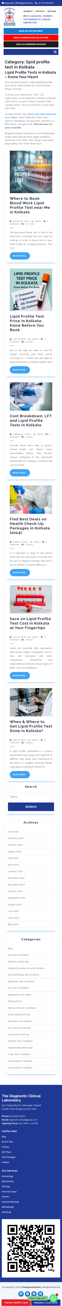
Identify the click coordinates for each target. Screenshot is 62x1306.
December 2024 (16, 878)
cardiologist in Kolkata (20, 1061)
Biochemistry (8, 1181)
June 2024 (13, 918)
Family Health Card (16, 1302)
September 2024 (16, 898)
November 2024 (16, 884)
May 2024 (13, 924)
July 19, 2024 (19, 637)
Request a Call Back (45, 1302)
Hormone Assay (9, 1192)
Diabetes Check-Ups (18, 961)
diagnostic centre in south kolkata (26, 968)
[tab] (55, 52)
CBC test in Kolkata (18, 955)
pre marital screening (19, 1028)
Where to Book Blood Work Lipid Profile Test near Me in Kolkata (30, 205)
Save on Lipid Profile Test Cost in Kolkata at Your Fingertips (30, 623)
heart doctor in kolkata (20, 1068)
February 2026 (16, 838)
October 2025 (15, 845)
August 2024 (15, 904)
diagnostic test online (19, 994)
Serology (6, 1186)
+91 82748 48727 (46, 3)
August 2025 (15, 851)
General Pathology (10, 1202)
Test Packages (8, 1157)
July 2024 (13, 911)
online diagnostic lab (19, 1014)
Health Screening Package (31, 44)
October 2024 (15, 891)
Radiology (6, 1212)
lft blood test (15, 1001)
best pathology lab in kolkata (23, 974)
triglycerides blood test (20, 1047)
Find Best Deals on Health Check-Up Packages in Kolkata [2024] (30, 526)
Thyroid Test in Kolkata (20, 1041)
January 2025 (15, 871)
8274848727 (28, 11)
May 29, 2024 (19, 740)
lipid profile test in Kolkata (22, 1008)
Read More (21, 257)
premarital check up (18, 1034)
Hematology (7, 1176)
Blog (10, 948)
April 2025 (13, 865)
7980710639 (51, 11)
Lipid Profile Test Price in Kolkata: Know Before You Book (27, 323)
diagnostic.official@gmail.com (19, 3)
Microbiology (8, 1207)
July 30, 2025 (19, 339)
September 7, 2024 (22, 434)
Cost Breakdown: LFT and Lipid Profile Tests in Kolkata (31, 420)
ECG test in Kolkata (18, 988)
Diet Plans (6, 1152)
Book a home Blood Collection (31, 37)
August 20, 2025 (21, 221)
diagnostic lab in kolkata (21, 981)
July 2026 (13, 831)
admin (38, 221)
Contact (5, 1147)
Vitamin (5, 1197)
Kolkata (5, 1162)
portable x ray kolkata (19, 1021)
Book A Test (7, 1142)
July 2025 (13, 858)
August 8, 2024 (20, 542)
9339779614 (39, 11)
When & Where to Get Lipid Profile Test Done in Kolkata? (31, 726)
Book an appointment (31, 31)
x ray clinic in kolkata (19, 1054)
